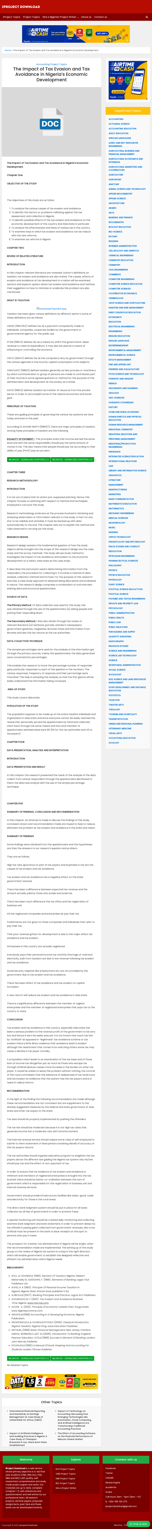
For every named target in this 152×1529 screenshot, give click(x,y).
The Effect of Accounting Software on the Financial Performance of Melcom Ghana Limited (76, 1436)
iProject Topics (11, 17)
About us (86, 17)
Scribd (109, 1492)
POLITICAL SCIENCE (118, 593)
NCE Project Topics (65, 1469)
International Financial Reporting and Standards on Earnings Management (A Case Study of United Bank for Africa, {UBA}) (27, 1415)
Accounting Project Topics (51, 64)
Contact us (100, 17)
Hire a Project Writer (66, 1488)
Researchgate (113, 1482)
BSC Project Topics (65, 1483)
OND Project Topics (66, 1473)
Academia (111, 1487)
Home (8, 50)
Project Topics (31, 17)
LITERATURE (115, 480)
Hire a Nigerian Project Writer (59, 17)
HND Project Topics (65, 1478)
